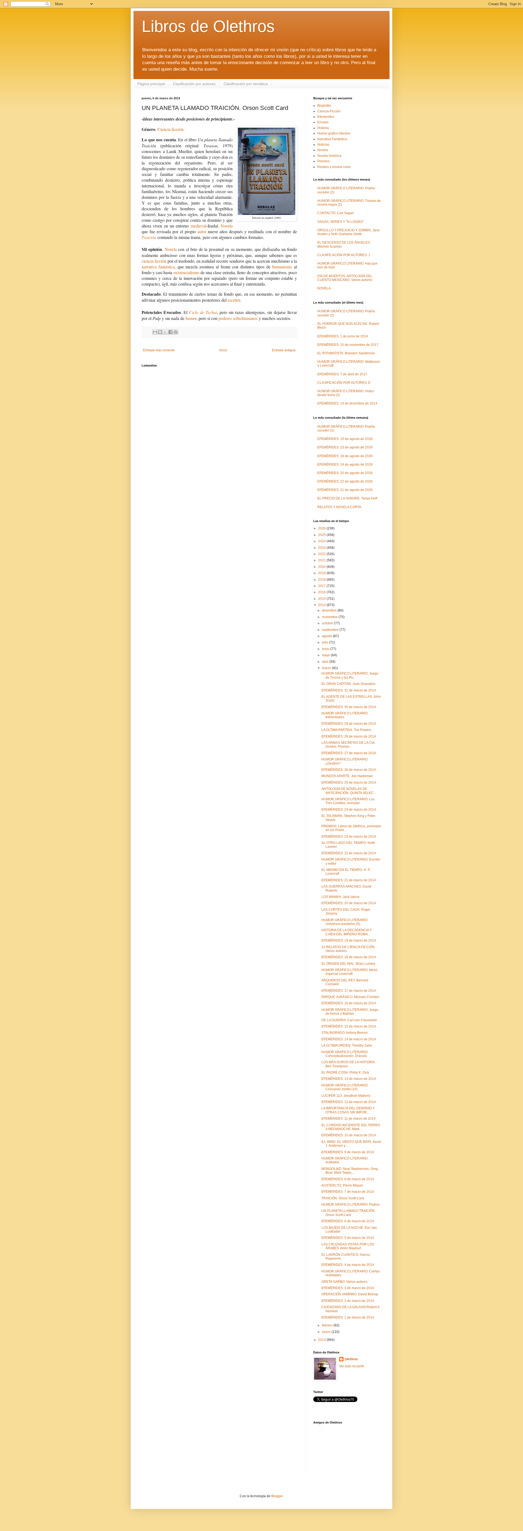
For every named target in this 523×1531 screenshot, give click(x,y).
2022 (322, 554)
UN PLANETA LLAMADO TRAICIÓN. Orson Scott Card (348, 1213)
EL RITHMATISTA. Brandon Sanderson (346, 353)
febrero (327, 1325)
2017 (322, 586)
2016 (322, 592)
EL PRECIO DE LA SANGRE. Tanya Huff (347, 498)
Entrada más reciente (159, 350)
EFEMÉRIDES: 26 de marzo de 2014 (348, 770)
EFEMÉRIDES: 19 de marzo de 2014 (348, 940)
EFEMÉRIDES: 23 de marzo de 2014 (348, 836)
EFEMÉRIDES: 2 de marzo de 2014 (347, 1301)
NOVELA (324, 288)
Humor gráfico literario (333, 133)
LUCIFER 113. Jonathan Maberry (345, 1096)
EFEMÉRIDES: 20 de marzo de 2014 (348, 903)
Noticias (323, 144)
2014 (322, 605)
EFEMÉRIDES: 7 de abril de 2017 (342, 374)
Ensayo (323, 122)
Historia (323, 128)
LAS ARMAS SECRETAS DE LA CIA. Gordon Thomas (348, 744)
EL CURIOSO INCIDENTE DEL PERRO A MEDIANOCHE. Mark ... (350, 1127)
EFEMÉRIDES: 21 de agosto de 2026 (345, 490)
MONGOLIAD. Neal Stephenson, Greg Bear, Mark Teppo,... (349, 1171)
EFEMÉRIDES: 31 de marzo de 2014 (348, 690)
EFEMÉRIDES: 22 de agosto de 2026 (345, 481)
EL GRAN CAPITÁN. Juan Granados (348, 684)
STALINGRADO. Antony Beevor (344, 1033)
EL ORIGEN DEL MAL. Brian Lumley (348, 964)
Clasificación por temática (246, 84)
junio (326, 649)
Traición (149, 237)
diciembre (329, 610)
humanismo (282, 266)
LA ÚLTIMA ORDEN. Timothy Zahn (346, 1045)
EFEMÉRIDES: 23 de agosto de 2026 (345, 447)
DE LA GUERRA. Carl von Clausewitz (349, 1020)
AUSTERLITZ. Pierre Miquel (342, 1185)
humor (191, 318)
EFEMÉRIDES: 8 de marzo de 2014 (347, 1179)
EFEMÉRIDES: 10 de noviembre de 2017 (347, 345)
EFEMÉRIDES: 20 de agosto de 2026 (345, 473)
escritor (234, 300)
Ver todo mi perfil (351, 1366)
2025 (322, 535)
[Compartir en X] (165, 332)
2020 (322, 567)
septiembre (330, 630)
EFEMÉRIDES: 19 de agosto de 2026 (345, 439)
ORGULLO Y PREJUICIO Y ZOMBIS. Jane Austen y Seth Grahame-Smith (348, 232)
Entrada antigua (284, 350)
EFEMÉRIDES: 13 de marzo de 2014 (348, 1079)
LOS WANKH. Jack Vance (340, 897)
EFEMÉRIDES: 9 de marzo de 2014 (347, 1152)
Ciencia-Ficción (328, 111)
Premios (323, 161)
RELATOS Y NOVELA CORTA (339, 507)
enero (327, 1332)
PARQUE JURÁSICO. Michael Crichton (350, 997)
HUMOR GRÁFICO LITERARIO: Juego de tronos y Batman (349, 1011)
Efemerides (325, 117)
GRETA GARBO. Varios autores (344, 1282)
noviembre (330, 617)
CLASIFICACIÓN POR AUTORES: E (343, 383)
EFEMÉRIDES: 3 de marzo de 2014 (347, 1288)
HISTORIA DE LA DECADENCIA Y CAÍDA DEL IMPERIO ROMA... (346, 932)
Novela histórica (329, 156)
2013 (322, 1340)
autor (201, 231)
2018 (322, 580)
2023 (322, 548)
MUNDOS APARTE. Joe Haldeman (347, 776)
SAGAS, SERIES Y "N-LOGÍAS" (340, 222)
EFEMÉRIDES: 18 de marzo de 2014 (348, 957)
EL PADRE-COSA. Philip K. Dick (345, 1072)
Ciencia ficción (170, 129)
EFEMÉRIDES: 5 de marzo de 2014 (347, 1238)
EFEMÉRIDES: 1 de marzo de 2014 (347, 1317)
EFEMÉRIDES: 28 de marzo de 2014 (348, 736)
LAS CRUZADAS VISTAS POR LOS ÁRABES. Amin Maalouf (347, 1246)
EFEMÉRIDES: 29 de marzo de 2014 (348, 724)
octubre (328, 623)
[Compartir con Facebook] (170, 332)
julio (325, 642)
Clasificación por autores (194, 84)
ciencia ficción (154, 261)
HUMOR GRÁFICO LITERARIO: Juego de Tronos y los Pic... (349, 675)
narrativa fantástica (158, 266)
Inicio (223, 350)
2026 (322, 528)
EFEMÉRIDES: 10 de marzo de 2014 (348, 1135)
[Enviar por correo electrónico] (155, 332)
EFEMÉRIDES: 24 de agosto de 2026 (345, 464)
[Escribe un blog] (160, 332)
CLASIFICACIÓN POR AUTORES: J (343, 255)
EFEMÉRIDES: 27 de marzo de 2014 (348, 753)
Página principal (151, 84)
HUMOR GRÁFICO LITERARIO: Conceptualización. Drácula (344, 1054)
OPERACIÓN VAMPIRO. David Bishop (349, 1294)
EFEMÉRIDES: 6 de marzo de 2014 (347, 1221)
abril (325, 662)
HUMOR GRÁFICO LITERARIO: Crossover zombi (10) (344, 1087)
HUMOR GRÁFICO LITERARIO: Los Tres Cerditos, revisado (348, 801)
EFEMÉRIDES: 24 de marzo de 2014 (348, 809)
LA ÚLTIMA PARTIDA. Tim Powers (346, 730)
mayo (326, 655)
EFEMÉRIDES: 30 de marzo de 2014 (348, 707)
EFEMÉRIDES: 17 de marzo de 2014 (348, 991)
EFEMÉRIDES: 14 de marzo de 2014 (348, 1039)
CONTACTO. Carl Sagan (335, 213)
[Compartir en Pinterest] (175, 332)
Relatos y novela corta (333, 167)
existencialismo (186, 272)
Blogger (277, 1496)
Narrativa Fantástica (332, 139)
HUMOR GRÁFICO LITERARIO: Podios (350, 1204)
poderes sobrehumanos (238, 318)
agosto (327, 636)
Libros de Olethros (208, 26)
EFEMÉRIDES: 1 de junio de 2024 (342, 336)
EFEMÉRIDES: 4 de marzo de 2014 (347, 1265)
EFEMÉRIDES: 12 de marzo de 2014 (348, 1102)
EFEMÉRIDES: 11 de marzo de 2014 (348, 1118)
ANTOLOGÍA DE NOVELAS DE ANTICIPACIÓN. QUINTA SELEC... (348, 791)
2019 (322, 573)
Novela (227, 226)
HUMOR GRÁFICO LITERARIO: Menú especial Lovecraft (349, 972)
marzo (327, 668)
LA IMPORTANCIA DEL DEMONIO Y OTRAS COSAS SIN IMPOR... (348, 1110)
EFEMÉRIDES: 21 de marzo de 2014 (348, 880)
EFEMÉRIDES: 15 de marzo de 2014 (348, 1026)
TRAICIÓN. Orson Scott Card (342, 1198)
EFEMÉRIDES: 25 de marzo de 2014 (348, 782)
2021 (322, 560)
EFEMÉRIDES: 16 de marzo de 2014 (348, 1003)
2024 (322, 541)
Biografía (324, 105)
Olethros (351, 1359)
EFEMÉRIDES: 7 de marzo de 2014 (347, 1192)
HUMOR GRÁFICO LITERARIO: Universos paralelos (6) (344, 922)
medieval (198, 226)
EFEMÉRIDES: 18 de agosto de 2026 (345, 456)
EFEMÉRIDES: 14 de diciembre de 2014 (347, 403)
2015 (322, 599)
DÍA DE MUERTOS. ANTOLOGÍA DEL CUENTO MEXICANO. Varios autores (344, 278)
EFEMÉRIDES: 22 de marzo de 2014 (348, 853)
